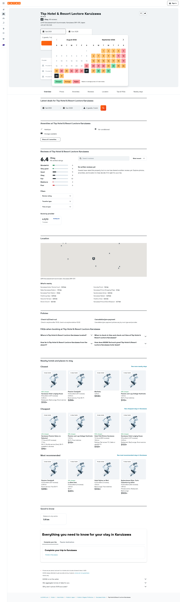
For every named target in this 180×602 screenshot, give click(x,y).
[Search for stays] (3, 14)
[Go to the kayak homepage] (14, 3)
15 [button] (86, 61)
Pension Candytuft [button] (74, 392)
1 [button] (86, 51)
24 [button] (61, 71)
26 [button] (71, 71)
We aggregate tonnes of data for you (56, 583)
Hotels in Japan (70, 597)
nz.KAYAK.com (44, 597)
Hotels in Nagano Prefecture (85, 597)
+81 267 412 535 (46, 25)
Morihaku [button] (97, 392)
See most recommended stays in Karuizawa (132, 455)
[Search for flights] (3, 10)
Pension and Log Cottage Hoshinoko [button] (133, 394)
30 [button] (57, 76)
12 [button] (71, 61)
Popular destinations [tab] (67, 542)
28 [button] (81, 71)
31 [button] (61, 76)
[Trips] (3, 39)
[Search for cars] (3, 18)
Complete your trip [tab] (50, 542)
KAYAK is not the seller (51, 579)
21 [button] (81, 66)
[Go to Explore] (3, 29)
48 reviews (53, 19)
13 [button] (76, 61)
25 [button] (67, 71)
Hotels (53, 597)
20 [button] (77, 66)
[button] (3, 3)
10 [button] (61, 61)
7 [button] (81, 56)
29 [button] (87, 71)
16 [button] (56, 66)
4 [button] (66, 56)
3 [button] (61, 56)
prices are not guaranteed (82, 573)
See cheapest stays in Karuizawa (135, 409)
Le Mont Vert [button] (72, 482)
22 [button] (87, 66)
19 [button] (71, 66)
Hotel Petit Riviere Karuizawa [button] (104, 436)
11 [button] (66, 61)
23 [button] (57, 71)
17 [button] (61, 66)
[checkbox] (51, 220)
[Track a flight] (3, 33)
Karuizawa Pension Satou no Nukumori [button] (51, 437)
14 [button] (81, 61)
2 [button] (56, 56)
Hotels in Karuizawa (51, 555)
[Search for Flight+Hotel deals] (3, 23)
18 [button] (66, 66)
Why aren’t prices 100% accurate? (55, 587)
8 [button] (86, 56)
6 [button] (76, 56)
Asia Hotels (60, 597)
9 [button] (56, 61)
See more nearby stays (139, 366)
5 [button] (71, 56)
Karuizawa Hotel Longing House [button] (52, 394)
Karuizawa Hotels (101, 597)
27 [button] (77, 71)
